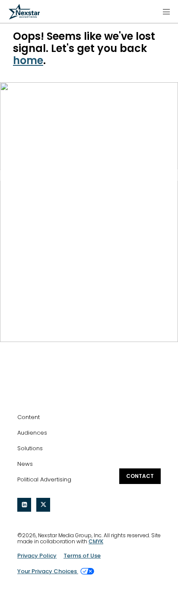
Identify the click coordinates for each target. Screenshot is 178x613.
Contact (140, 476)
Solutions (30, 448)
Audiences (32, 433)
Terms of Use (82, 556)
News (25, 464)
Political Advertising (44, 479)
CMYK (96, 541)
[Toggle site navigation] (166, 11)
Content (28, 417)
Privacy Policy (37, 556)
